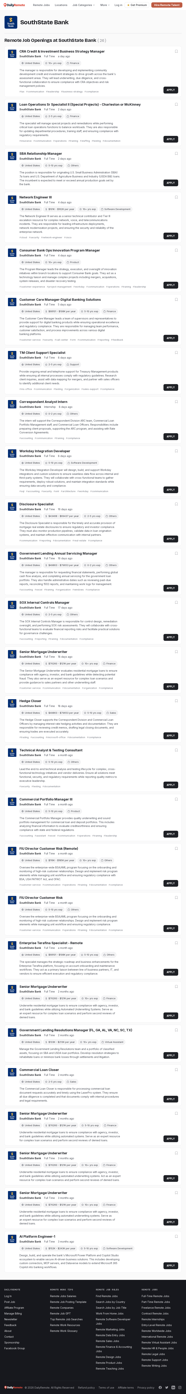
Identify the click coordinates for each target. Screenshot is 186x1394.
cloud (24, 237)
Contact (9, 1336)
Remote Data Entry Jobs (110, 1335)
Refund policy (86, 1387)
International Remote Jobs (157, 1336)
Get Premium (139, 5)
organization (73, 389)
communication (36, 91)
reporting (104, 339)
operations (61, 141)
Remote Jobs (41, 5)
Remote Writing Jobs (154, 1365)
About (7, 1330)
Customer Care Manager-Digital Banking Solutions (60, 299)
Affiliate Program (14, 1307)
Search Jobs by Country (110, 1301)
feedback (118, 339)
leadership (53, 91)
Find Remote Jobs (107, 1296)
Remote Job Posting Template (68, 1301)
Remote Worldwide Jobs (156, 1330)
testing (97, 141)
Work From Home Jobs (110, 1313)
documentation (112, 141)
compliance (92, 91)
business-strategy (73, 91)
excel (39, 589)
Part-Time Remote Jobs (156, 1301)
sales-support (90, 389)
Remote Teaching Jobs (110, 1368)
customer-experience (33, 286)
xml (57, 491)
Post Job (9, 1301)
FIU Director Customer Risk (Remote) (48, 848)
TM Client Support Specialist (42, 353)
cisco (69, 237)
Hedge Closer (30, 701)
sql (22, 491)
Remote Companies (62, 1307)
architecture (69, 491)
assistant (41, 835)
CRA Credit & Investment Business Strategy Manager (62, 51)
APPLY (171, 89)
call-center (62, 339)
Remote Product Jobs (109, 1362)
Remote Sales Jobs (107, 1341)
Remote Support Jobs (155, 1359)
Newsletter (10, 1319)
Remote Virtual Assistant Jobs (159, 1342)
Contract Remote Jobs (155, 1313)
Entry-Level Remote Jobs (157, 1325)
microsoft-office (56, 737)
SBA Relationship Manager (40, 153)
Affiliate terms (126, 1387)
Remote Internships (153, 1319)
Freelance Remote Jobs (156, 1307)
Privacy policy (146, 1387)
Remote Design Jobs (108, 1356)
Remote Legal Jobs (153, 1354)
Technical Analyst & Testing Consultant (50, 750)
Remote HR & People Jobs (158, 1348)
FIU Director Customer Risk (41, 898)
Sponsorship (11, 1342)
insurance (26, 141)
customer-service (31, 339)
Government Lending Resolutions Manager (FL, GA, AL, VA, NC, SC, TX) (75, 1030)
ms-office (26, 389)
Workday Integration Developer (44, 451)
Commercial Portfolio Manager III (45, 799)
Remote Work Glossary (64, 1330)
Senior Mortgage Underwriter (43, 652)
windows (79, 589)
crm (74, 339)
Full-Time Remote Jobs (155, 1296)
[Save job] (176, 51)
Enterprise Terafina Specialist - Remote (51, 943)
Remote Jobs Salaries (63, 1296)
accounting (27, 438)
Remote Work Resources (65, 1325)
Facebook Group (14, 1348)
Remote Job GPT (60, 1313)
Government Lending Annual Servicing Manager (58, 553)
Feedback (10, 1325)
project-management (60, 286)
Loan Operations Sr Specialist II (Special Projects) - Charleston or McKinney (80, 104)
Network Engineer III (35, 197)
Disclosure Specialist (36, 504)
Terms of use (106, 1387)
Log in (118, 5)
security (35, 237)
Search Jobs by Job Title (111, 1307)
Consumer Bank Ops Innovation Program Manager (59, 250)
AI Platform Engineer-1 (37, 1236)
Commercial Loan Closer (39, 1070)
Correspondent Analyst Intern (43, 402)
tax (22, 91)
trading (25, 737)
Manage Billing (13, 1313)
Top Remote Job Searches (66, 1319)
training (74, 141)
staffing (86, 141)
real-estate (80, 540)
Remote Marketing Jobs (110, 1329)
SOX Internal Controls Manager (44, 602)
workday (79, 286)
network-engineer (52, 237)
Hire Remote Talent (166, 5)
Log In (8, 1296)
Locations (61, 5)
